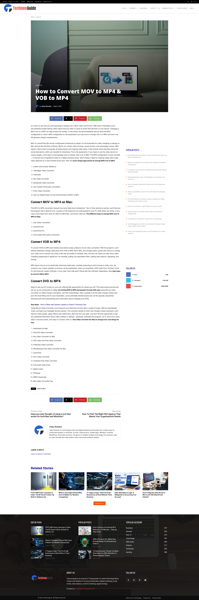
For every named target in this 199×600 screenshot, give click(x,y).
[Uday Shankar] (37, 106)
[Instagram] (191, 1)
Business (90, 489)
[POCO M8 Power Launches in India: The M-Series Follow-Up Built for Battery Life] (43, 481)
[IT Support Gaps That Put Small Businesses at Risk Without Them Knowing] (99, 481)
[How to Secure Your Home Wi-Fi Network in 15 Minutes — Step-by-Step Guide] (84, 530)
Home (33, 17)
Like (166, 274)
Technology (62, 489)
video (77, 155)
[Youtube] (145, 580)
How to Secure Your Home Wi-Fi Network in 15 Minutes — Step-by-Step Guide (105, 529)
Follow (165, 280)
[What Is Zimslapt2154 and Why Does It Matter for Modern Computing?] (71, 481)
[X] (195, 1)
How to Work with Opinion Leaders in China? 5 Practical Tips (63, 305)
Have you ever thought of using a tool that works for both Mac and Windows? (51, 415)
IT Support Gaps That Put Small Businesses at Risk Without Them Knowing (99, 495)
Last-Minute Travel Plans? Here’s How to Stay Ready (145, 219)
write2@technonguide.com (85, 589)
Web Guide (118, 489)
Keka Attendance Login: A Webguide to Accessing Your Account (125, 495)
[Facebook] (188, 1)
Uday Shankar (46, 106)
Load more (98, 503)
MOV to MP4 (41, 389)
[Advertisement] (147, 132)
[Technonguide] (8, 8)
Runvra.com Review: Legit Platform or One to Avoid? (145, 206)
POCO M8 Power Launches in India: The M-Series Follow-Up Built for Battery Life (42, 495)
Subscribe (164, 286)
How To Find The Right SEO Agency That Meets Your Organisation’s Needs (101, 415)
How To (38, 17)
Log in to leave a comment (41, 454)
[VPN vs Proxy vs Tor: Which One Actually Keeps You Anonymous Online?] (84, 542)
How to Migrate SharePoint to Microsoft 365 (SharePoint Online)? (154, 495)
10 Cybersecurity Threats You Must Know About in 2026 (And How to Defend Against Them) (106, 553)
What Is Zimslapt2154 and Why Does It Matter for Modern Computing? (70, 495)
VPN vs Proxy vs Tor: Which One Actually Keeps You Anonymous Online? (104, 541)
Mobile (34, 489)
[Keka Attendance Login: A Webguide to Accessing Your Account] (127, 481)
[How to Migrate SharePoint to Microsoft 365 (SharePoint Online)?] (155, 481)
